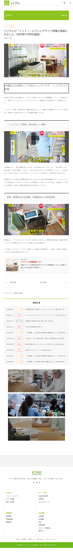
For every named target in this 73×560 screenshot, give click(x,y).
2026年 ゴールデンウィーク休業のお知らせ (39, 350)
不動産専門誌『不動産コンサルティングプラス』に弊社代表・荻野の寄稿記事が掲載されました (46, 309)
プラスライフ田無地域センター (31, 262)
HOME (17, 539)
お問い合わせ (40, 539)
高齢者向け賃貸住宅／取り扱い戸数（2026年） (40, 321)
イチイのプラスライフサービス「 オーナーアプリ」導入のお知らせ (46, 315)
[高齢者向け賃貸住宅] (36, 391)
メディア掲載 (9, 26)
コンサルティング (43, 502)
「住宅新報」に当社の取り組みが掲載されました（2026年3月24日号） (46, 362)
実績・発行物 (19, 321)
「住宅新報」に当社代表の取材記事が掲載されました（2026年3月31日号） (46, 356)
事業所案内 (41, 525)
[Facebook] (36, 482)
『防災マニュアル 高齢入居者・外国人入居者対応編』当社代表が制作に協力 (46, 338)
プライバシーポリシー (51, 539)
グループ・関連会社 (44, 528)
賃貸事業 (8, 516)
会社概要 (41, 519)
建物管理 (8, 522)
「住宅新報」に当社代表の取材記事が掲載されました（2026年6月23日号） (46, 332)
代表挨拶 (41, 516)
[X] (33, 482)
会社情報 (24, 539)
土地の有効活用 (43, 496)
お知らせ (19, 315)
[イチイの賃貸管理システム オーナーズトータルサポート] (36, 439)
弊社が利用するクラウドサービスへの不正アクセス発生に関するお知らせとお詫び (46, 344)
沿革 (39, 522)
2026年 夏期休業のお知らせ (34, 327)
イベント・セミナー (12, 496)
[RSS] (39, 482)
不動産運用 (9, 519)
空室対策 (41, 499)
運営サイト (41, 531)
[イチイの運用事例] (36, 415)
